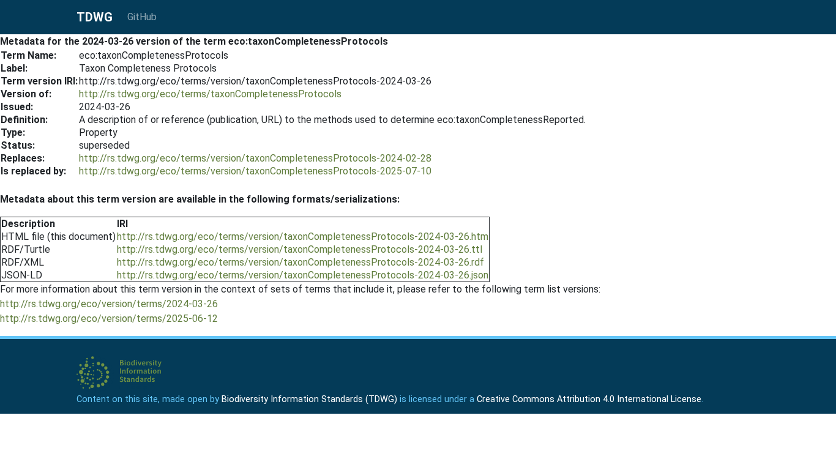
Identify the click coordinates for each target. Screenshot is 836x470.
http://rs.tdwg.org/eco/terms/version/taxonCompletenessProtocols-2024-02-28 (255, 158)
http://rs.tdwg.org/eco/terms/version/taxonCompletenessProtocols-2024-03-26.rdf (300, 262)
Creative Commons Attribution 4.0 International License (589, 399)
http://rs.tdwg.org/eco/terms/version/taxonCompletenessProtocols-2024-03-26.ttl (299, 249)
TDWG (95, 17)
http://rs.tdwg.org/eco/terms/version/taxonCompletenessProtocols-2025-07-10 (255, 171)
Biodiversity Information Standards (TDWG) (309, 399)
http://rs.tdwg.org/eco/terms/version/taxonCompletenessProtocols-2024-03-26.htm (302, 236)
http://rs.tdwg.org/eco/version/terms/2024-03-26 (109, 304)
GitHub (142, 17)
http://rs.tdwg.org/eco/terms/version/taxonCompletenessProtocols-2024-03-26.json (302, 275)
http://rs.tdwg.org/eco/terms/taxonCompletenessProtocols (210, 94)
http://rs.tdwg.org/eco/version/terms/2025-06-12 (109, 318)
